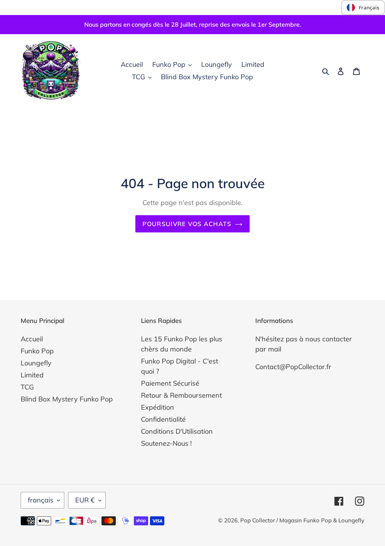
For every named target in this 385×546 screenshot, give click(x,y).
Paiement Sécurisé (170, 383)
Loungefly (36, 363)
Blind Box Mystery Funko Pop (67, 399)
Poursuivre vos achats (187, 224)
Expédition (157, 407)
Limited (32, 375)
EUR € (85, 500)
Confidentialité (163, 419)
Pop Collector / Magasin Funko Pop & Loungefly (302, 520)
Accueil (32, 339)
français (40, 500)
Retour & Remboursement (181, 395)
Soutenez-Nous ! (166, 443)
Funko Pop (37, 351)
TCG (27, 387)
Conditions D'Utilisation (177, 431)
